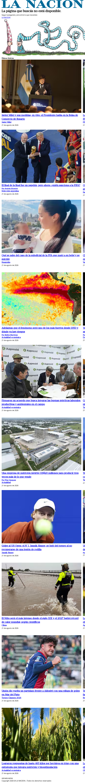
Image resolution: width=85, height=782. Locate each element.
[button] (41, 86)
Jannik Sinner (8, 553)
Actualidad (6, 483)
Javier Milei (6, 122)
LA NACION (6, 17)
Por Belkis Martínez (10, 335)
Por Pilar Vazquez (9, 480)
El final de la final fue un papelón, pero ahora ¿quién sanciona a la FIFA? (41, 185)
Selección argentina (10, 191)
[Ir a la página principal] (42, 7)
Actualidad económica (11, 338)
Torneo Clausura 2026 (11, 698)
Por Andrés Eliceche (10, 188)
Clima (4, 625)
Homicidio (6, 262)
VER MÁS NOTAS (7, 778)
